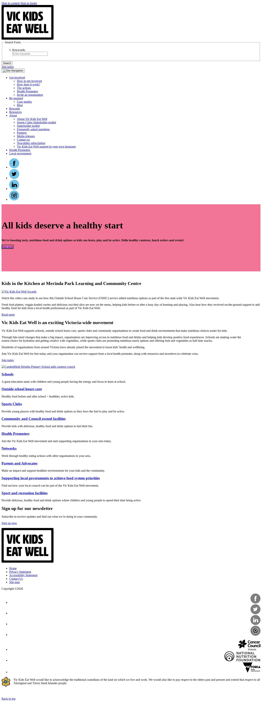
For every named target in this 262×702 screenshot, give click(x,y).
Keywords (18, 50)
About (13, 115)
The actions (24, 87)
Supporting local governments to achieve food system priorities (51, 478)
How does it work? (28, 84)
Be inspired (16, 98)
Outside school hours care (22, 389)
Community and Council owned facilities (34, 419)
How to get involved (29, 81)
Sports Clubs (12, 404)
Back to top (9, 698)
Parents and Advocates (19, 463)
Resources (15, 112)
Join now (7, 246)
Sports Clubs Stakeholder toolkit (36, 122)
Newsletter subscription (31, 143)
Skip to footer (29, 3)
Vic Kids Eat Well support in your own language (46, 146)
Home (13, 568)
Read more (8, 314)
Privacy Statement (20, 571)
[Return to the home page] (28, 38)
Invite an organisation (30, 94)
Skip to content (11, 3)
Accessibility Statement (23, 575)
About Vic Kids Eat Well (32, 119)
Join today (8, 66)
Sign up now (9, 523)
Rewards (14, 108)
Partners (22, 132)
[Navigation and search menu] (13, 71)
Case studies (24, 101)
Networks (9, 448)
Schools (7, 374)
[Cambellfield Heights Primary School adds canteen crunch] (38, 366)
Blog (20, 105)
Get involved (17, 77)
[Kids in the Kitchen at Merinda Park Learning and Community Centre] (19, 291)
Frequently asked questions (33, 129)
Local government (20, 153)
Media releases (26, 136)
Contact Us (16, 578)
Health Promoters (27, 91)
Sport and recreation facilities (25, 493)
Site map (14, 582)
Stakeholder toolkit (28, 125)
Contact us (23, 139)
